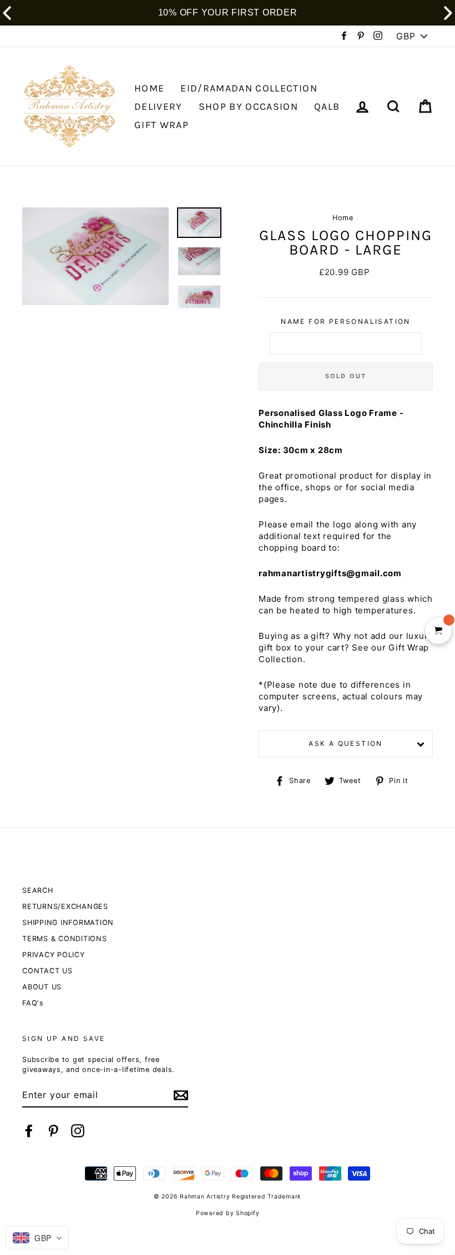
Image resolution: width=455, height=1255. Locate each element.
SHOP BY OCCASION (249, 106)
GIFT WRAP (161, 125)
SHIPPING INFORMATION (68, 922)
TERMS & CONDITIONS (64, 938)
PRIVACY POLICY (53, 955)
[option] (95, 256)
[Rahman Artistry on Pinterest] (53, 1130)
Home (342, 218)
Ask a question (346, 743)
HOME (149, 88)
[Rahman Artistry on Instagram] (77, 1130)
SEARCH (37, 890)
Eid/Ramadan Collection (248, 88)
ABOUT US (42, 987)
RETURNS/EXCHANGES (65, 906)
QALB (327, 106)
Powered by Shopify (228, 1213)
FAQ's (33, 1003)
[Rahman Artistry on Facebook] (29, 1130)
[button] (448, 13)
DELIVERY (158, 106)
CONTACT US (47, 971)
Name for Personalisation (346, 321)
